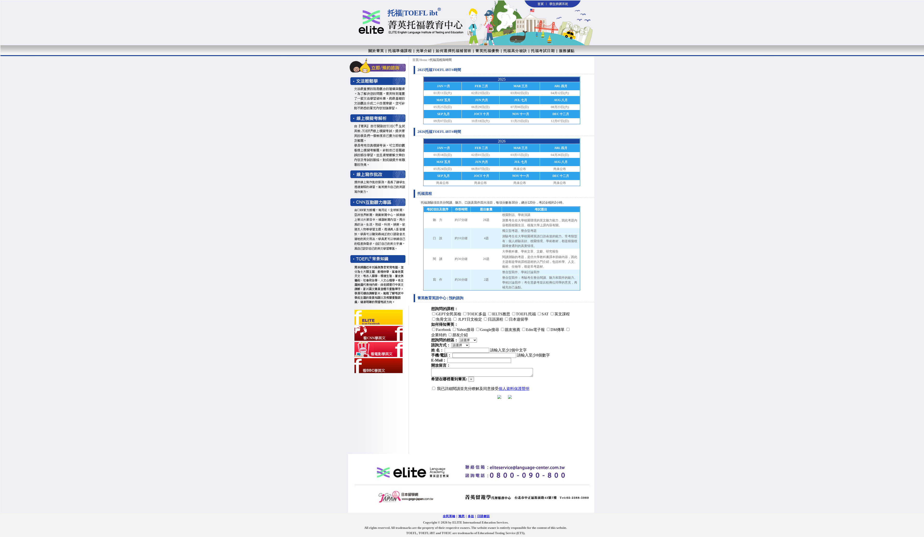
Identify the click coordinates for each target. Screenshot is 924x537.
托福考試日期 (543, 51)
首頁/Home (419, 60)
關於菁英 (376, 51)
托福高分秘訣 (515, 51)
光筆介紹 (424, 51)
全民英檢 (449, 516)
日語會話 (483, 516)
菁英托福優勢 (487, 51)
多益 (471, 516)
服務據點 (567, 51)
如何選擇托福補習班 (454, 51)
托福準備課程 (400, 51)
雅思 (461, 516)
